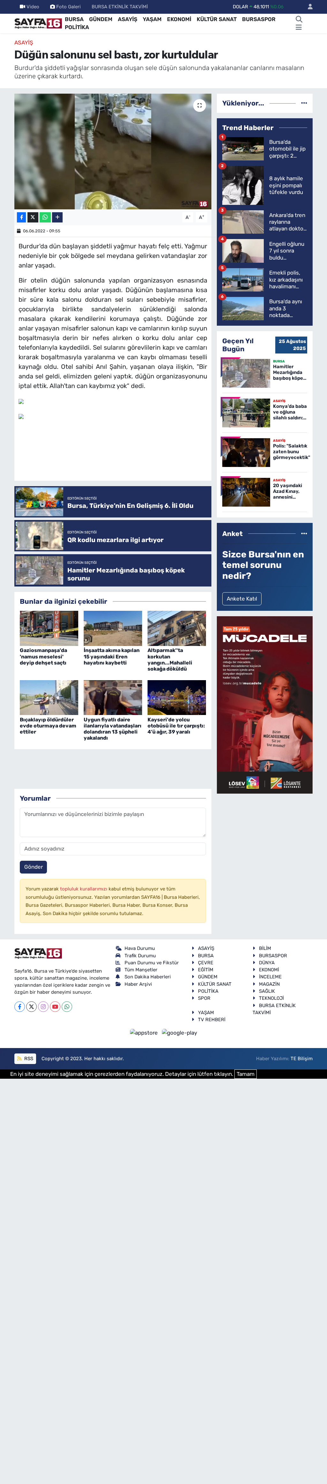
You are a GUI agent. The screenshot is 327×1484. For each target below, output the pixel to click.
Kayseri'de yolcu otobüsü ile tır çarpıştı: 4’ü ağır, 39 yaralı (176, 726)
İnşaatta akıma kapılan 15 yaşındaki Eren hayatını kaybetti (112, 656)
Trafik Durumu (140, 956)
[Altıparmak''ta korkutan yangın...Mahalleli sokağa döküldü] (177, 628)
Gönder (33, 867)
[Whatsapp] (67, 1006)
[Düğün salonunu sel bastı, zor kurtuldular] (112, 151)
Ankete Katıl (242, 598)
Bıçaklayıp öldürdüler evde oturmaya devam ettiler (48, 726)
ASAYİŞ (127, 19)
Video (33, 7)
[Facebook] (19, 1006)
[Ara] (299, 19)
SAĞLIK (267, 991)
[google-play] (180, 1032)
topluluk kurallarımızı (84, 889)
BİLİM (265, 948)
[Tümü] (304, 103)
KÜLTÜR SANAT (217, 19)
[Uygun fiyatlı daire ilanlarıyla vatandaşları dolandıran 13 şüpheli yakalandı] (113, 697)
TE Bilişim (302, 1058)
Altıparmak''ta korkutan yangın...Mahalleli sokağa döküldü (170, 659)
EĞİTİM (205, 970)
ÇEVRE (205, 963)
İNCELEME (270, 977)
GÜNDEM (100, 19)
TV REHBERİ (211, 1019)
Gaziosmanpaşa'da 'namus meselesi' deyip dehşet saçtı (43, 656)
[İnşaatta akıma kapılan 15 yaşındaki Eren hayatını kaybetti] (113, 628)
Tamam (246, 1074)
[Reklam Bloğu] (265, 704)
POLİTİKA (77, 27)
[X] (31, 1006)
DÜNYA (267, 963)
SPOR (204, 998)
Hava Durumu (140, 948)
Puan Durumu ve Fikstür (152, 963)
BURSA (74, 19)
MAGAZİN (269, 984)
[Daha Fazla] (57, 217)
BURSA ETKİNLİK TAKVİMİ (120, 7)
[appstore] (145, 1032)
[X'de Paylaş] (32, 217)
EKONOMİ (179, 19)
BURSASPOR (259, 19)
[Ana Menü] (299, 27)
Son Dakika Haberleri (148, 977)
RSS (28, 1058)
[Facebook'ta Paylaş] (21, 217)
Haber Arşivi (138, 984)
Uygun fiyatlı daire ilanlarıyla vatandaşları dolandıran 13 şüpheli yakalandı (112, 729)
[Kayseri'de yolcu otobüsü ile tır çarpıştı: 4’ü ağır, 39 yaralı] (177, 697)
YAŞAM (152, 19)
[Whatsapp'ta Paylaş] (45, 217)
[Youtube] (55, 1006)
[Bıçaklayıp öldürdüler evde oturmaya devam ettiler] (49, 697)
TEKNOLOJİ (271, 998)
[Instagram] (43, 1006)
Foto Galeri (68, 7)
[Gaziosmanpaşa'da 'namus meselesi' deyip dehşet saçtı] (49, 628)
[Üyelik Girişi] (307, 7)
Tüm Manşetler (141, 970)
